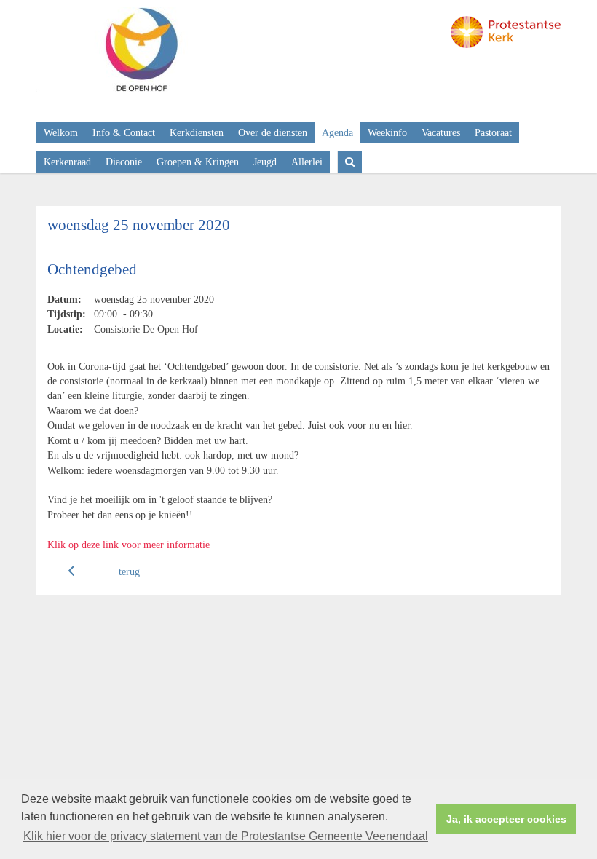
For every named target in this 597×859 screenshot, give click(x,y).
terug (129, 571)
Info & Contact (123, 132)
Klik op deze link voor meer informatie (128, 544)
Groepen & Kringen (198, 161)
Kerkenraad (67, 161)
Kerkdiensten (197, 132)
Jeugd (265, 161)
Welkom (61, 132)
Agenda (337, 132)
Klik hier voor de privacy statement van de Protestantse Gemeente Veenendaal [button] (225, 836)
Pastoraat (493, 132)
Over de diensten (272, 132)
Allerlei (307, 161)
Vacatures (441, 132)
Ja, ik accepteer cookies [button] (506, 819)
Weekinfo (387, 132)
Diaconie (124, 161)
